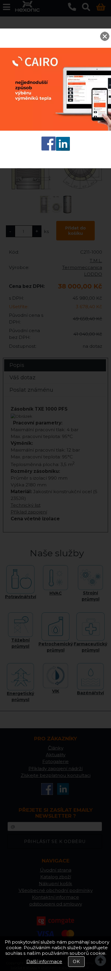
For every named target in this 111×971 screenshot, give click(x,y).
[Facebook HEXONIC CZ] (48, 149)
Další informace (44, 961)
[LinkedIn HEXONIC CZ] (63, 149)
